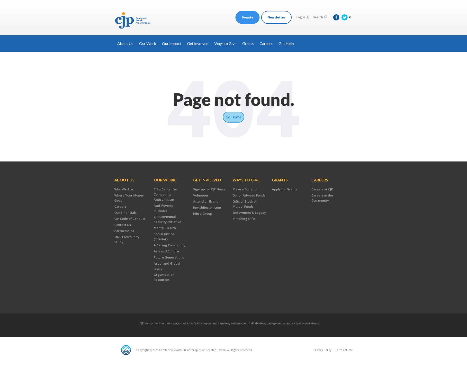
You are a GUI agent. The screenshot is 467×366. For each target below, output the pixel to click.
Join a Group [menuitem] (202, 213)
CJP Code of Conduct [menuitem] (129, 218)
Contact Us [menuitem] (122, 225)
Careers (266, 43)
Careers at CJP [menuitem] (322, 189)
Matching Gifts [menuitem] (244, 218)
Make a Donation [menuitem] (246, 189)
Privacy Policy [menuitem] (323, 350)
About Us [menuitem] (124, 180)
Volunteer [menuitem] (200, 195)
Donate (247, 17)
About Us (125, 43)
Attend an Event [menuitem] (205, 201)
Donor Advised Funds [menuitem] (249, 195)
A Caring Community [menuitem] (169, 245)
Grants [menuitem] (280, 180)
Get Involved (197, 43)
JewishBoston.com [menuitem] (207, 207)
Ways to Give (225, 43)
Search (318, 17)
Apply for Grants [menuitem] (284, 189)
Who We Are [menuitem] (123, 189)
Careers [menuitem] (120, 206)
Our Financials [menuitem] (125, 212)
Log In (300, 17)
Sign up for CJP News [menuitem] (209, 189)
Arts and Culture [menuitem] (166, 251)
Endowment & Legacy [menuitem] (249, 212)
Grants (248, 43)
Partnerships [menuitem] (124, 231)
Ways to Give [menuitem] (246, 180)
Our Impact (171, 43)
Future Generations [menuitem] (169, 257)
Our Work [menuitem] (165, 180)
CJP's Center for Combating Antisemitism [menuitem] (165, 194)
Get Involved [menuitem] (207, 180)
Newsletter (276, 17)
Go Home (233, 117)
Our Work (147, 43)
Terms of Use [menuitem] (344, 350)
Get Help (286, 43)
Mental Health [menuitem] (165, 228)
